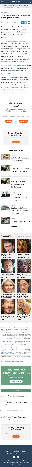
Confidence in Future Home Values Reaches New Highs (19, 210)
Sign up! (16, 142)
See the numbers (16, 381)
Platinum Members (25, 356)
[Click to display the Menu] (2, 2)
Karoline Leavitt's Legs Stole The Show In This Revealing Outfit (8, 296)
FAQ (20, 450)
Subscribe (23, 121)
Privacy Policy (15, 451)
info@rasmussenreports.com (10, 462)
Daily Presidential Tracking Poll (15, 396)
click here (20, 62)
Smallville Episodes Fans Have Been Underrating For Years (23, 256)
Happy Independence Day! (13, 411)
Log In (29, 2)
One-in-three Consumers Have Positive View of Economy (21, 171)
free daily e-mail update (15, 65)
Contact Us (23, 453)
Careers (16, 453)
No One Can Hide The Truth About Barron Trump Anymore (7, 256)
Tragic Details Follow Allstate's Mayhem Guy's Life (7, 276)
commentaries (18, 349)
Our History (14, 450)
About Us (6, 450)
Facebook (6, 73)
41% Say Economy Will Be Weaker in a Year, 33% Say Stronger (20, 184)
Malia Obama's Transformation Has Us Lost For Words (24, 276)
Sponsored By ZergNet (24, 236)
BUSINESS (4, 13)
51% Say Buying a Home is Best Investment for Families (20, 223)
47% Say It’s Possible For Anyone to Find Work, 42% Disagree (20, 197)
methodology (19, 95)
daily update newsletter (6, 344)
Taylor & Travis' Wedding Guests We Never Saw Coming (23, 296)
